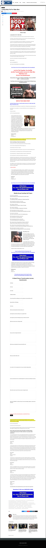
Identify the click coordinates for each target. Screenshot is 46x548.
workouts (23, 507)
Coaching (23, 2)
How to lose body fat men (12, 500)
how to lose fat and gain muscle (30, 500)
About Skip (16, 2)
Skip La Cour (5, 11)
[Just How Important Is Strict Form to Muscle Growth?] (12, 526)
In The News (3, 7)
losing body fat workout (11, 506)
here (13, 248)
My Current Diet (12, 60)
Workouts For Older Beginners (28, 507)
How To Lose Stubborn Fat (14, 62)
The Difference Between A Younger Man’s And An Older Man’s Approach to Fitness (22, 530)
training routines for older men (12, 507)
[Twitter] (2, 19)
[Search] (44, 2)
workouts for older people (25, 508)
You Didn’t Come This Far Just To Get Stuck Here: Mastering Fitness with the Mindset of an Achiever (33, 530)
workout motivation (19, 507)
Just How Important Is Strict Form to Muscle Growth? (12, 530)
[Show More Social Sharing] (18, 13)
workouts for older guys (11, 508)
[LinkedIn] (2, 21)
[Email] (2, 24)
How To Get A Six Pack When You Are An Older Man (17, 64)
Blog (20, 2)
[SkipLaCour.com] (6, 2)
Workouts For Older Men (18, 508)
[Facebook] (2, 17)
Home (13, 2)
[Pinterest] (2, 23)
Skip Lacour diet (29, 506)
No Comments (18, 11)
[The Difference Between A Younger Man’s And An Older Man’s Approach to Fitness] (23, 526)
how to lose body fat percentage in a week (20, 500)
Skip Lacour (25, 506)
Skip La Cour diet (21, 506)
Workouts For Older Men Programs (32, 2)
